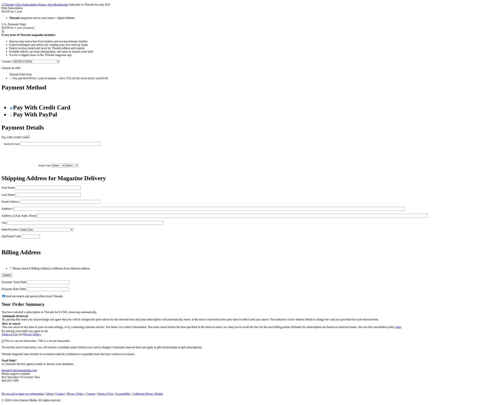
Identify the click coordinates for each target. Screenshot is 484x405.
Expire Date (45, 165)
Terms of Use (10, 334)
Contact (60, 393)
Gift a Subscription (26, 4)
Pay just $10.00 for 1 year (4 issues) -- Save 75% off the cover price (60, 78)
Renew (42, 4)
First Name (8, 187)
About (49, 393)
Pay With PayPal (35, 114)
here (398, 327)
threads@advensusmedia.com (19, 370)
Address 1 (8, 208)
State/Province (10, 229)
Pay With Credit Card (41, 107)
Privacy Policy (32, 334)
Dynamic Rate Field (14, 289)
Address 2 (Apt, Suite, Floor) (19, 215)
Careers (90, 393)
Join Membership (57, 4)
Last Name (8, 194)
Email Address (10, 201)
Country (6, 61)
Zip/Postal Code (11, 236)
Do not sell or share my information (23, 393)
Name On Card (11, 144)
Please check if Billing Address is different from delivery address (51, 268)
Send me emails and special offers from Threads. (34, 296)
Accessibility (123, 393)
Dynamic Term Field (14, 282)
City (4, 222)
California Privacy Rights (148, 393)
